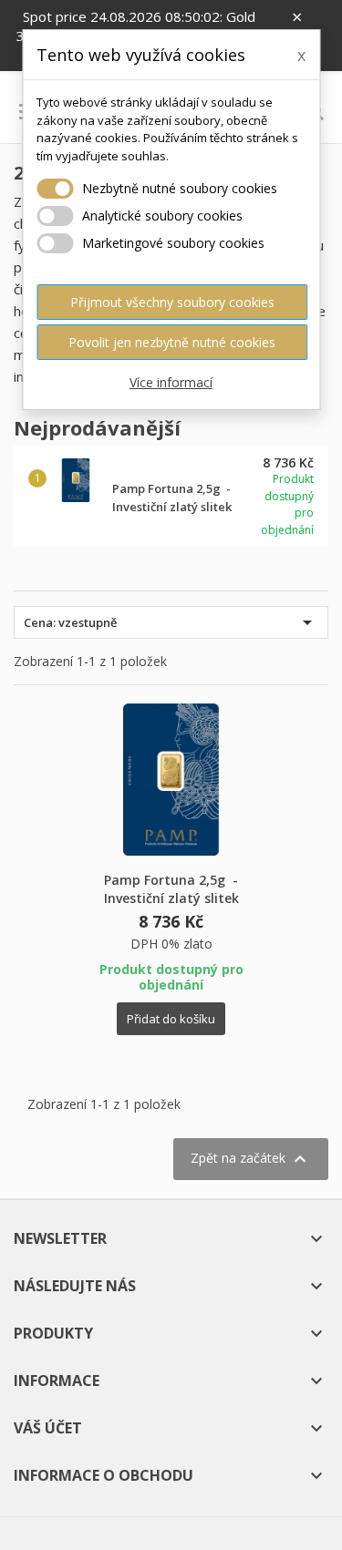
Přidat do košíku (171, 1019)
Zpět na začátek (251, 1159)
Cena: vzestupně (171, 622)
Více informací (171, 382)
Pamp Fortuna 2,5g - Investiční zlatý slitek (171, 889)
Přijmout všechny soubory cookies (172, 302)
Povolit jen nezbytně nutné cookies (171, 342)
